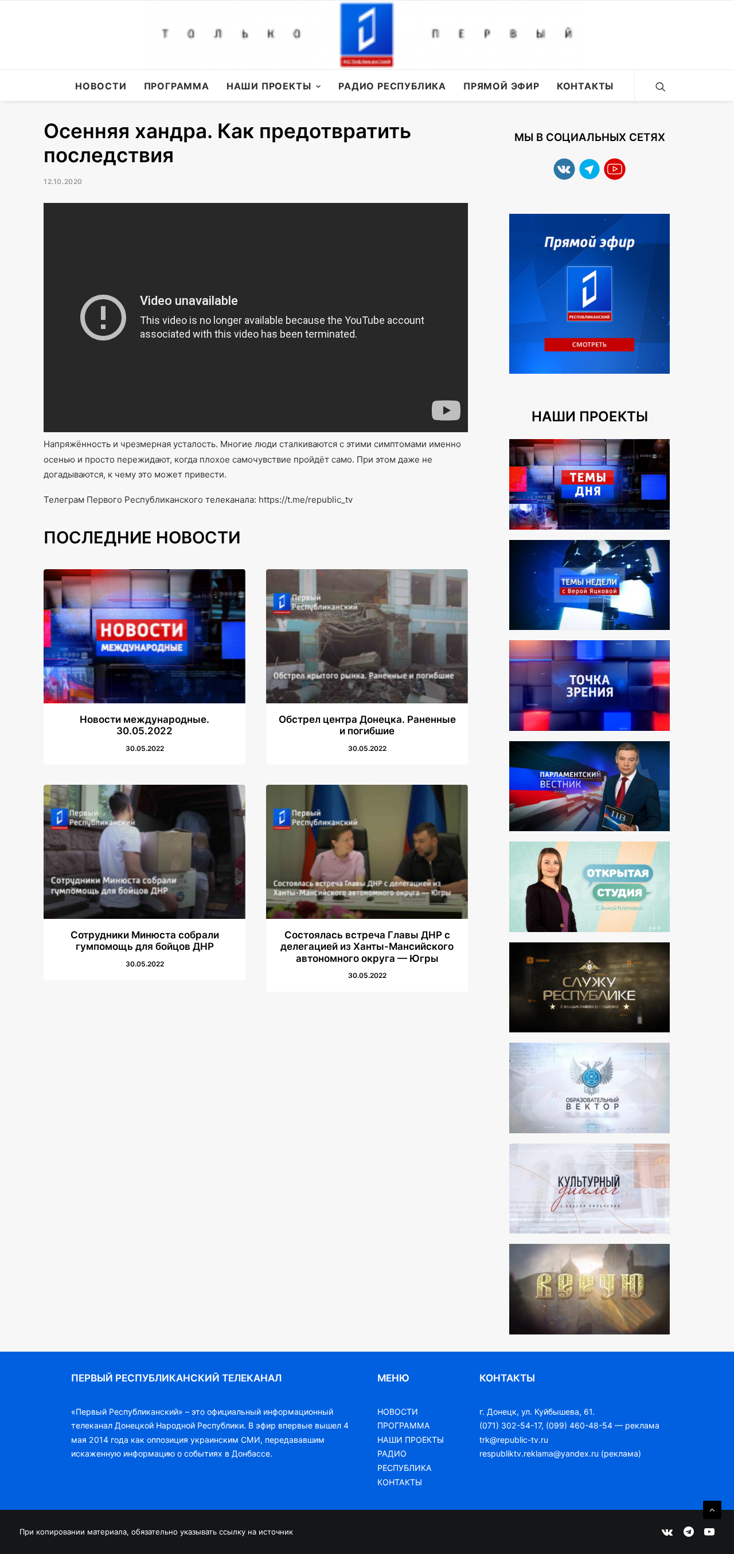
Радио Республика (392, 86)
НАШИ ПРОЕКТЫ (410, 1440)
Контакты (585, 86)
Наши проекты (269, 86)
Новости (101, 86)
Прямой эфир (501, 86)
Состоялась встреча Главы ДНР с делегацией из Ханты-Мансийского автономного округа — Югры (367, 946)
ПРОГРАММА (403, 1425)
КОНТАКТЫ (399, 1482)
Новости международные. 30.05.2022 (144, 725)
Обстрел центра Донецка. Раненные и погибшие (367, 725)
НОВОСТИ (397, 1411)
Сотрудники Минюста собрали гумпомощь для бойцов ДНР (145, 940)
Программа (176, 86)
